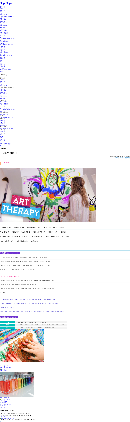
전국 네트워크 (4, 22)
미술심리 (2, 49)
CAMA (2, 43)
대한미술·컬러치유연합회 (7, 16)
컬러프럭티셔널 (4, 32)
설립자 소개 (3, 21)
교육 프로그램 (4, 26)
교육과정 (2, 46)
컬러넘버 (2, 40)
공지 (1, 60)
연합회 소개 (3, 18)
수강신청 (2, 65)
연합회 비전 (3, 19)
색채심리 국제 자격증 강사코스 (9, 418)
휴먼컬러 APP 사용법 (5, 69)
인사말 (2, 8)
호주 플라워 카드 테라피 (6, 55)
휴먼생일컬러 (3, 30)
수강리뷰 (2, 66)
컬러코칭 (2, 35)
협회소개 (2, 7)
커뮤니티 (2, 58)
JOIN (5, 416)
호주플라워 (3, 54)
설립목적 (2, 10)
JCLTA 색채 (3, 29)
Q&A (1, 62)
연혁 (1, 13)
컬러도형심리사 (4, 52)
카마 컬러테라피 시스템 (6, 44)
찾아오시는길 (3, 14)
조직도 (2, 11)
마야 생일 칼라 (4, 41)
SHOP (1, 71)
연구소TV (2, 68)
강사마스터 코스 (4, 37)
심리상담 (2, 57)
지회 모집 (2, 27)
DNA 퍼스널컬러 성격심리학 (7, 38)
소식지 (2, 63)
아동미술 (2, 51)
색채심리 (2, 47)
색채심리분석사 (4, 33)
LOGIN (2, 416)
